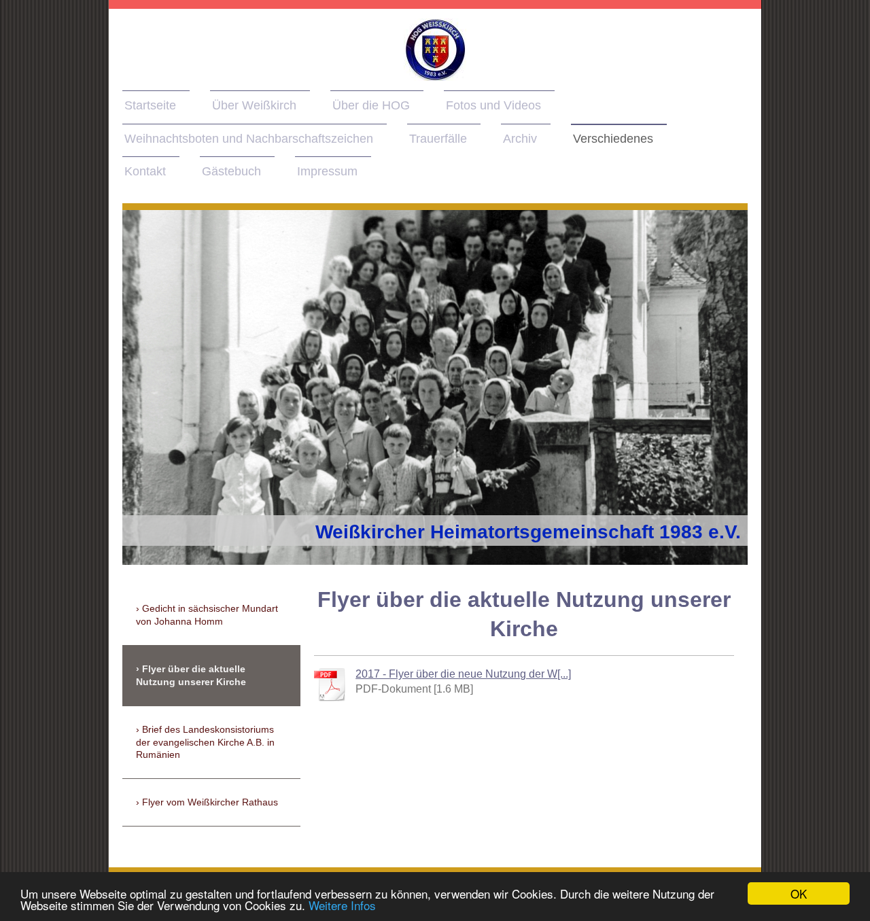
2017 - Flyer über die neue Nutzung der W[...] (463, 674)
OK (798, 893)
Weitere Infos (342, 905)
